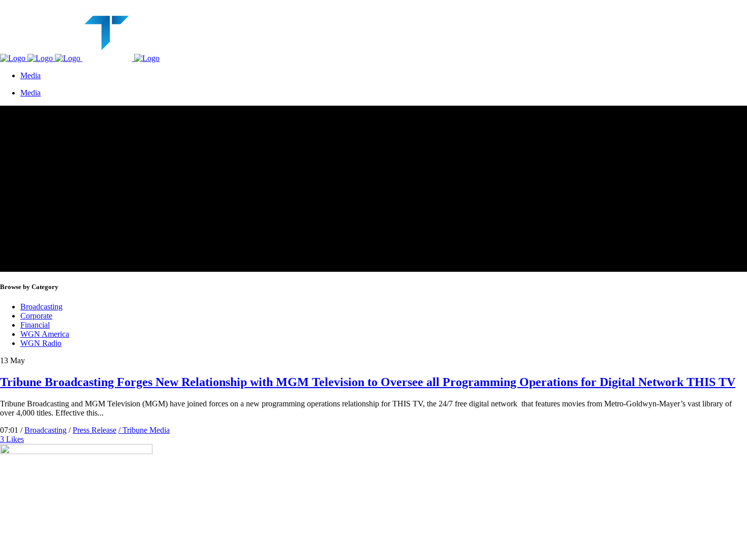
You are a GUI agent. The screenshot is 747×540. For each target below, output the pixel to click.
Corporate (36, 315)
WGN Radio (40, 343)
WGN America (44, 334)
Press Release (94, 430)
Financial (35, 325)
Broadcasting (41, 306)
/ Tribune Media (144, 430)
